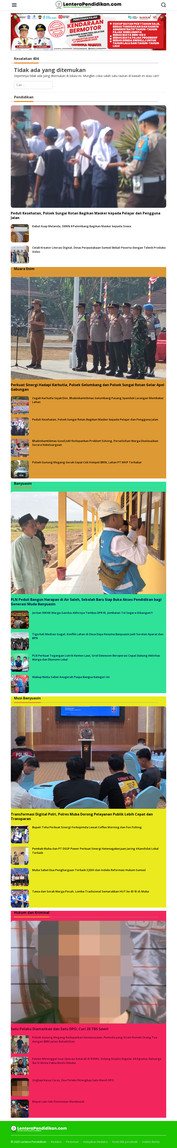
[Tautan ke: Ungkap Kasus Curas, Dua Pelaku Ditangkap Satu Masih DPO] (20, 1087)
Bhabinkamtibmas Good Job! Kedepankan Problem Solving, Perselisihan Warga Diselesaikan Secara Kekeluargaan (95, 443)
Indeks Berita (151, 1142)
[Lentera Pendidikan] (89, 5)
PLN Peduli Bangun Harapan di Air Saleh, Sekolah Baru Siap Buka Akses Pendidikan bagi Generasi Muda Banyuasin (86, 601)
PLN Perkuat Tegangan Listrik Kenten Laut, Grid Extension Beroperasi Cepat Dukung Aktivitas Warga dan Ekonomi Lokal (96, 657)
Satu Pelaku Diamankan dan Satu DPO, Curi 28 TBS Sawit (60, 1029)
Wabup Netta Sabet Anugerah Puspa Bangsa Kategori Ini (71, 677)
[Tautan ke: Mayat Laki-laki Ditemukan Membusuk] (20, 1108)
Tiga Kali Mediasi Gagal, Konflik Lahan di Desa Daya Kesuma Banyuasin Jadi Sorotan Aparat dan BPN (97, 636)
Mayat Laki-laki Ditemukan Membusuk (58, 1101)
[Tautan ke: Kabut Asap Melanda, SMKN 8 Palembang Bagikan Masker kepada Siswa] (20, 233)
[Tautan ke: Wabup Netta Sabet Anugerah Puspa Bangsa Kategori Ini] (20, 684)
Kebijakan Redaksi (95, 1142)
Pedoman (72, 1142)
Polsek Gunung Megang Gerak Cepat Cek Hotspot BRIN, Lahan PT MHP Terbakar (87, 462)
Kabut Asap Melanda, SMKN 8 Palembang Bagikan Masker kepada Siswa (81, 226)
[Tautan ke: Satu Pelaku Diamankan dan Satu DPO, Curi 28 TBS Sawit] (88, 972)
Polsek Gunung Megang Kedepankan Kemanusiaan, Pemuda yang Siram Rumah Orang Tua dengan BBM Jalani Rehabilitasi (94, 1039)
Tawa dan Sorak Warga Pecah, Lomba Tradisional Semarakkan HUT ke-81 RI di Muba (90, 891)
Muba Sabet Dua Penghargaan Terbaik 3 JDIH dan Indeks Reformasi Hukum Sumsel (89, 870)
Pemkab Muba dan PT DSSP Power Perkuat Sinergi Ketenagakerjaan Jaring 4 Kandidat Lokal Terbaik (95, 850)
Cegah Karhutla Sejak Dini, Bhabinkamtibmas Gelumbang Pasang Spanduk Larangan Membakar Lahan (98, 400)
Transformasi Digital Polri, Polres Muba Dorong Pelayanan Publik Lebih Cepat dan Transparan (82, 816)
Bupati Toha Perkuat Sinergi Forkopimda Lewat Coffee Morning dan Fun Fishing (87, 827)
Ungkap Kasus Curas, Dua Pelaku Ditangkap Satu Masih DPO (73, 1080)
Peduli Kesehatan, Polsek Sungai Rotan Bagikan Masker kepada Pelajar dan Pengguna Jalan (85, 215)
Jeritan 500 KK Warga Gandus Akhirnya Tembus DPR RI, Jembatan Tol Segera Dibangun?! (92, 613)
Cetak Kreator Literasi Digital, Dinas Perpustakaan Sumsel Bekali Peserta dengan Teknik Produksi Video (99, 249)
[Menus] (14, 5)
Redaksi (56, 1142)
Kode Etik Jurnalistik (125, 1142)
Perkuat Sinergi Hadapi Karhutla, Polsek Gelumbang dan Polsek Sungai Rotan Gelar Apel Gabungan (87, 387)
